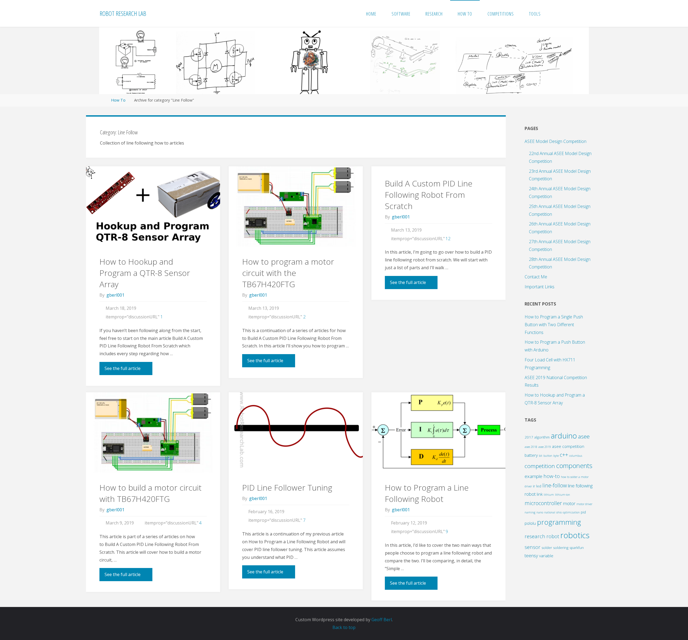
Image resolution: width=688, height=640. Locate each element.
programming (559, 522)
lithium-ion (562, 495)
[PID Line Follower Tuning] (296, 432)
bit (540, 456)
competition (540, 466)
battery (531, 455)
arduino (564, 436)
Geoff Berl (381, 620)
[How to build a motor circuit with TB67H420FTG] (153, 432)
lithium (549, 495)
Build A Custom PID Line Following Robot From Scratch (428, 194)
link (540, 494)
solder (547, 547)
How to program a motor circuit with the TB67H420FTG (288, 273)
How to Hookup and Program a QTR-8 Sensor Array (144, 273)
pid (583, 512)
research (535, 536)
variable (546, 556)
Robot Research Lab (123, 13)
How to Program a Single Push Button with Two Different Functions (554, 324)
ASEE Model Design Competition (555, 141)
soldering (560, 547)
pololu (530, 523)
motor (569, 503)
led (538, 486)
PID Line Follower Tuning (287, 487)
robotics (574, 535)
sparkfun (576, 547)
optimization (571, 512)
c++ (564, 454)
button (547, 456)
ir (534, 486)
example (533, 476)
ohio (559, 512)
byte (556, 456)
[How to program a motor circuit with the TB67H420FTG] (296, 206)
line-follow (554, 485)
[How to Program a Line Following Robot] (438, 432)
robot (552, 536)
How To (118, 100)
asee (584, 436)
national (549, 512)
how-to (551, 476)
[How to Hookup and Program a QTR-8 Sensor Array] (153, 206)
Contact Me (536, 277)
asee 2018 (531, 447)
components (574, 465)
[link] (554, 13)
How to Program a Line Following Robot (427, 493)
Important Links (539, 287)
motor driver (584, 504)
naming (530, 512)
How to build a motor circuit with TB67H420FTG (150, 493)
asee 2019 (544, 447)
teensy (531, 555)
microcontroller (543, 503)
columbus (575, 456)
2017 (529, 437)
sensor (532, 547)
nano (539, 512)
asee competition (568, 446)
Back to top (344, 627)
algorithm (542, 437)
